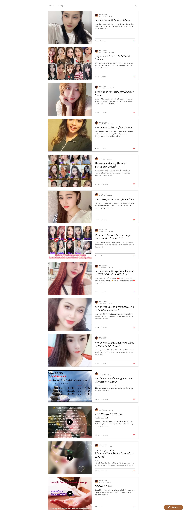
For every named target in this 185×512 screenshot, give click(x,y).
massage (61, 5)
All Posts (51, 5)
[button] (136, 6)
